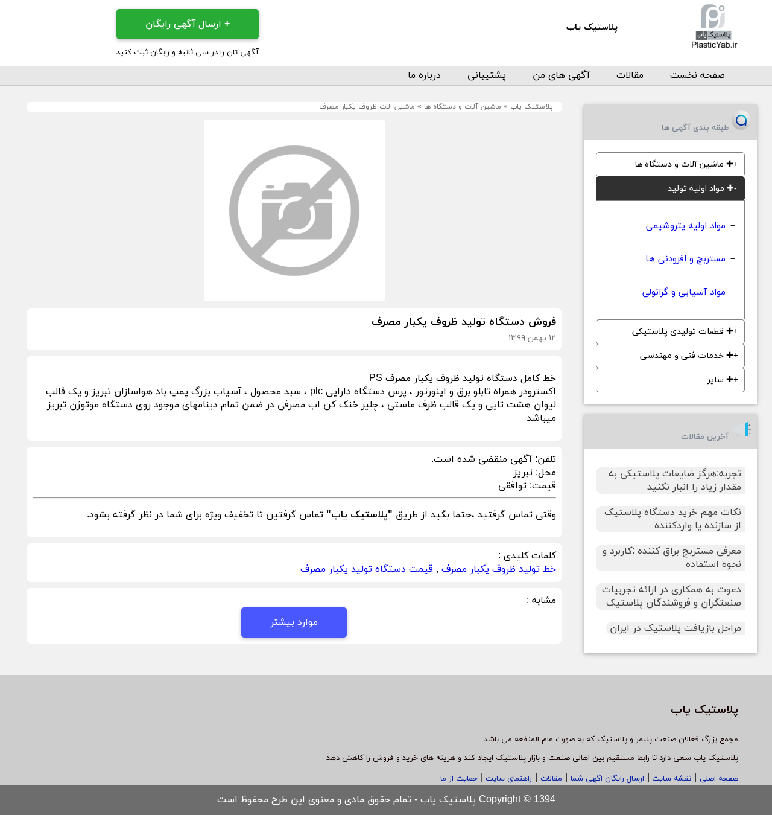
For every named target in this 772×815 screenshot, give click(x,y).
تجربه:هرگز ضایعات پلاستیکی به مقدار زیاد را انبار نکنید (675, 480)
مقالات (630, 75)
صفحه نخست (697, 75)
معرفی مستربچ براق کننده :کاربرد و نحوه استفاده (672, 558)
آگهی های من (561, 75)
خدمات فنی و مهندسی (686, 356)
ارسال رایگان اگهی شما (607, 778)
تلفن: (544, 459)
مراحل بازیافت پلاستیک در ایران (675, 628)
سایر (720, 380)
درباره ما (424, 75)
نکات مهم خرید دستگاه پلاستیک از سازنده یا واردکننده (672, 519)
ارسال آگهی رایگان (187, 24)
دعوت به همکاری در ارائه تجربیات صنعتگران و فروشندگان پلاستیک (671, 596)
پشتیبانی (486, 75)
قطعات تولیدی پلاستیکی (682, 331)
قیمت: (541, 486)
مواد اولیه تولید (701, 188)
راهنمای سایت (507, 778)
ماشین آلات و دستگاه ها (462, 107)
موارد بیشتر (294, 622)
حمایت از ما (459, 778)
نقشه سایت (670, 778)
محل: (544, 472)
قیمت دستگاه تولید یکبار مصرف (366, 569)
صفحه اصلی (719, 778)
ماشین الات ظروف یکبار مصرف (367, 107)
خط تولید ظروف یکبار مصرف (498, 569)
